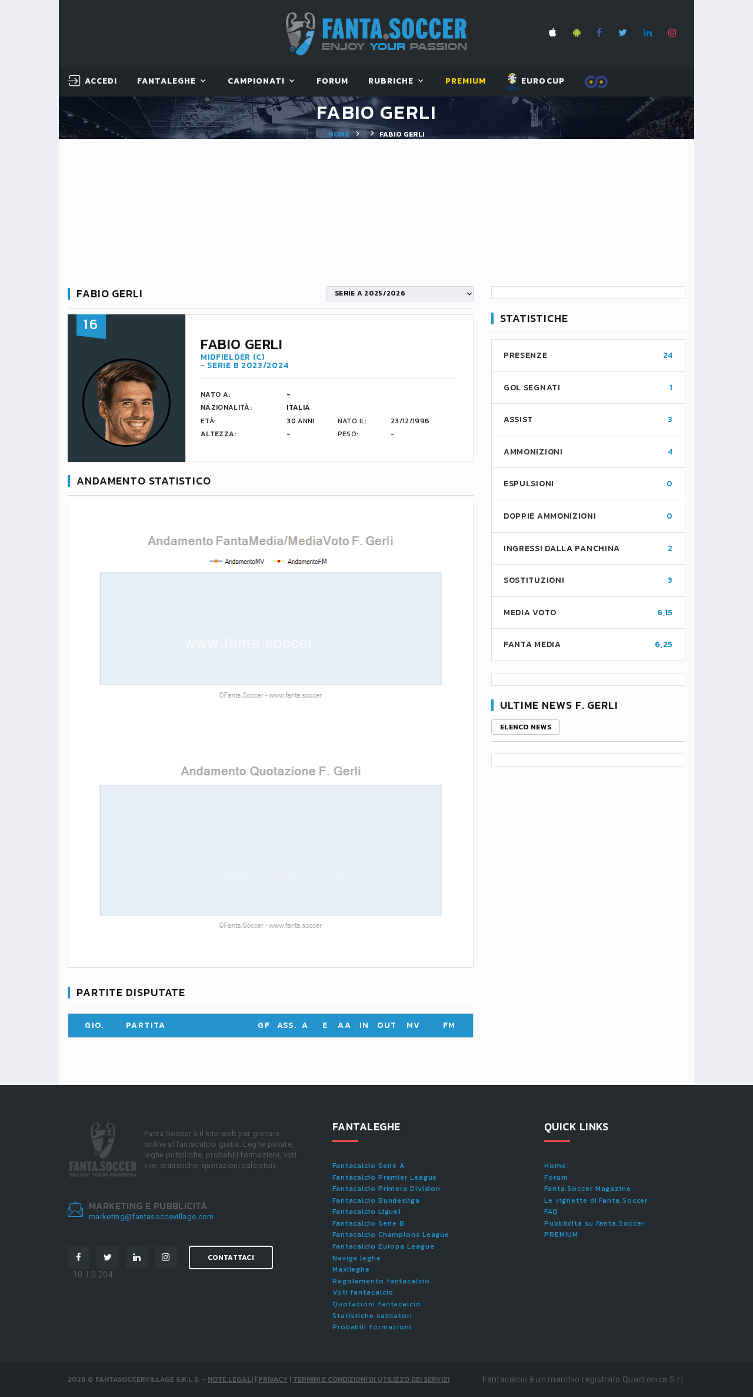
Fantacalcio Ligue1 (366, 1211)
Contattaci (231, 1257)
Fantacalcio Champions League (390, 1234)
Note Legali (230, 1379)
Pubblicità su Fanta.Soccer (594, 1223)
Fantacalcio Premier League (384, 1177)
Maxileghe (351, 1269)
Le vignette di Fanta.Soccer (596, 1200)
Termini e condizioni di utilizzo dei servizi (371, 1379)
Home (338, 134)
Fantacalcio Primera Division (386, 1188)
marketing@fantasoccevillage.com (151, 1216)
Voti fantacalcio (363, 1292)
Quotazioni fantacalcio (376, 1304)
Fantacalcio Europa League (383, 1246)
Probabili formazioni (372, 1327)
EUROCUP (541, 81)
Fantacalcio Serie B (368, 1223)
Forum (332, 82)
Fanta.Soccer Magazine (587, 1188)
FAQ (551, 1211)
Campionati (256, 82)
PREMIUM (561, 1234)
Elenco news (525, 727)
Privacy (273, 1379)
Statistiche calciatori (372, 1315)
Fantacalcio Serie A (368, 1165)
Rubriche (391, 82)
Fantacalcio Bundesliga (376, 1200)
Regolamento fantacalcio (381, 1281)
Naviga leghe (356, 1258)
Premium (465, 82)
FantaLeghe (166, 82)
